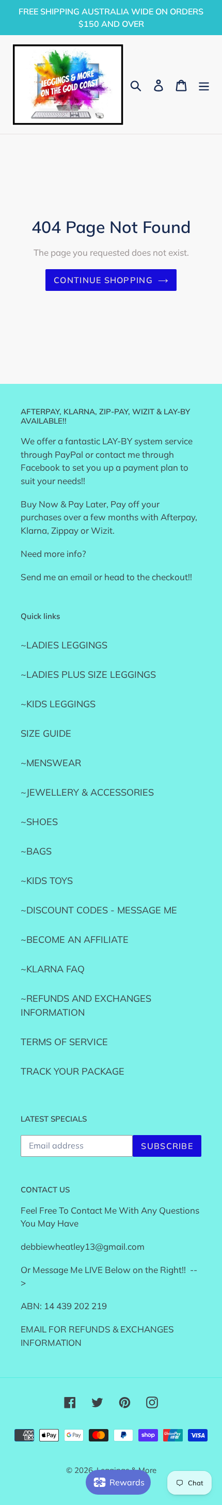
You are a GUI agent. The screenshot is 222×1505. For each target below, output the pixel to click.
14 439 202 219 (75, 1305)
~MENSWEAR (51, 763)
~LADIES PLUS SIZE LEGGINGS (88, 674)
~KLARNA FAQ (53, 969)
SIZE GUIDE (46, 733)
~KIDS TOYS (47, 881)
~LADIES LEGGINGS (64, 645)
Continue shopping (103, 280)
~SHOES (39, 822)
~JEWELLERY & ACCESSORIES (87, 792)
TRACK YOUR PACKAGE (72, 1071)
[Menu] (204, 84)
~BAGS (36, 851)
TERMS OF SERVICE (64, 1042)
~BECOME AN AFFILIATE (75, 939)
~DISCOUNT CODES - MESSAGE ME (99, 910)
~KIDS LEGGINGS (58, 704)
